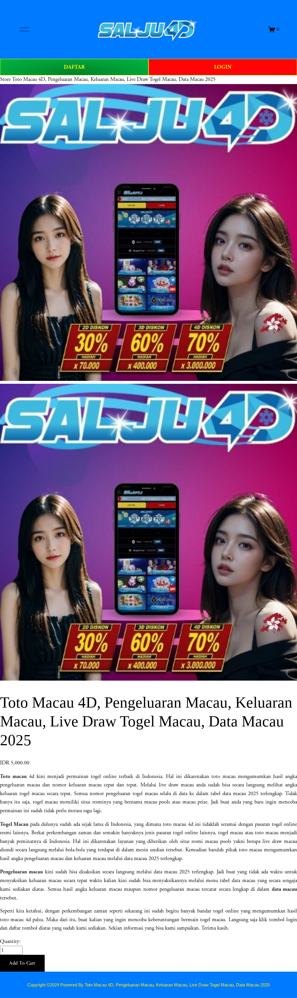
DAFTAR (74, 67)
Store (5, 79)
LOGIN (222, 67)
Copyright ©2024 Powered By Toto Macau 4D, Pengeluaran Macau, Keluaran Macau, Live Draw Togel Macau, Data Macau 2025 (148, 985)
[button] (22, 963)
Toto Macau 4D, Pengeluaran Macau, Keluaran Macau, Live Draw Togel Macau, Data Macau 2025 (113, 79)
